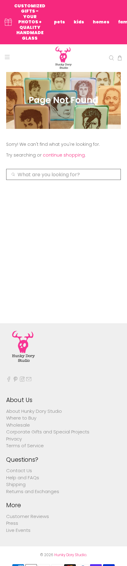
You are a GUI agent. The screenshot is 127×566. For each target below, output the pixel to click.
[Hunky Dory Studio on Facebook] (8, 380)
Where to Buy (21, 418)
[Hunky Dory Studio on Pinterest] (15, 380)
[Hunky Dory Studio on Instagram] (22, 380)
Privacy (14, 439)
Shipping (16, 484)
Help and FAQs (22, 477)
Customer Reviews (27, 516)
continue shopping (64, 155)
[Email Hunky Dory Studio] (28, 380)
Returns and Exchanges (32, 491)
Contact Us (19, 470)
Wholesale (18, 425)
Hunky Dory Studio (70, 554)
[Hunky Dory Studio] (63, 58)
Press (12, 523)
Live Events (18, 530)
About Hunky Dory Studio (34, 411)
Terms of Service (25, 445)
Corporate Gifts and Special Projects (47, 431)
